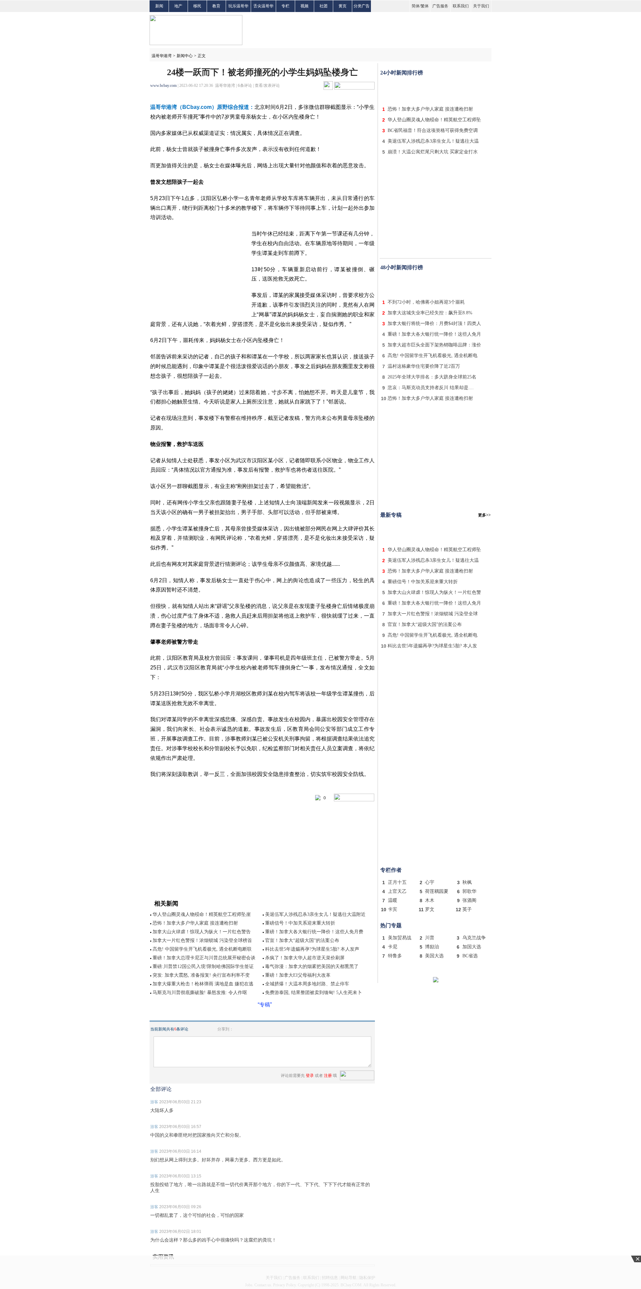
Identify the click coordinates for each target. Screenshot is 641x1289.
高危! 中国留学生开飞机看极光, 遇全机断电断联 (202, 949)
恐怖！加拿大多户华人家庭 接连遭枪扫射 (195, 923)
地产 (178, 6)
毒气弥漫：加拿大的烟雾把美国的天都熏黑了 (312, 966)
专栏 (285, 6)
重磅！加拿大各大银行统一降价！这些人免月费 (314, 931)
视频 (304, 6)
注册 (328, 1075)
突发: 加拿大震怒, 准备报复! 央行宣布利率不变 (201, 975)
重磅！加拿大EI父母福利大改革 (298, 975)
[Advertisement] (435, 89)
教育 (216, 6)
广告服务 (440, 6)
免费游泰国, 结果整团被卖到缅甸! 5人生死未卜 (313, 992)
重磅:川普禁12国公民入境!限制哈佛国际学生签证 (203, 966)
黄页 (343, 6)
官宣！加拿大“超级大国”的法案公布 (302, 940)
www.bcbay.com (163, 85)
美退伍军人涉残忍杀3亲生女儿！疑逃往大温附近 (315, 914)
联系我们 (461, 6)
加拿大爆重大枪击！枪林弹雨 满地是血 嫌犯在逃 (203, 983)
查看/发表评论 (267, 85)
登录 (310, 1075)
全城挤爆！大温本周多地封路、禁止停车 (307, 983)
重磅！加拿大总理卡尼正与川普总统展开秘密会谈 (204, 957)
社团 (323, 6)
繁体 (425, 6)
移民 (197, 6)
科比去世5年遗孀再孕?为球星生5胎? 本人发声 (312, 949)
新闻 (159, 6)
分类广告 (362, 6)
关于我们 (481, 6)
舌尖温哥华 (263, 6)
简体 (416, 6)
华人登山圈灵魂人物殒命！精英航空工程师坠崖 (202, 914)
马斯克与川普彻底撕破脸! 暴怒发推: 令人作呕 (200, 992)
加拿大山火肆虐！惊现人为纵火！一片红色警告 (202, 931)
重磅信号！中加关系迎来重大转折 (300, 923)
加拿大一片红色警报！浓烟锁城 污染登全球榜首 (202, 940)
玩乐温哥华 (238, 6)
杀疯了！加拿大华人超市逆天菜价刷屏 (305, 957)
